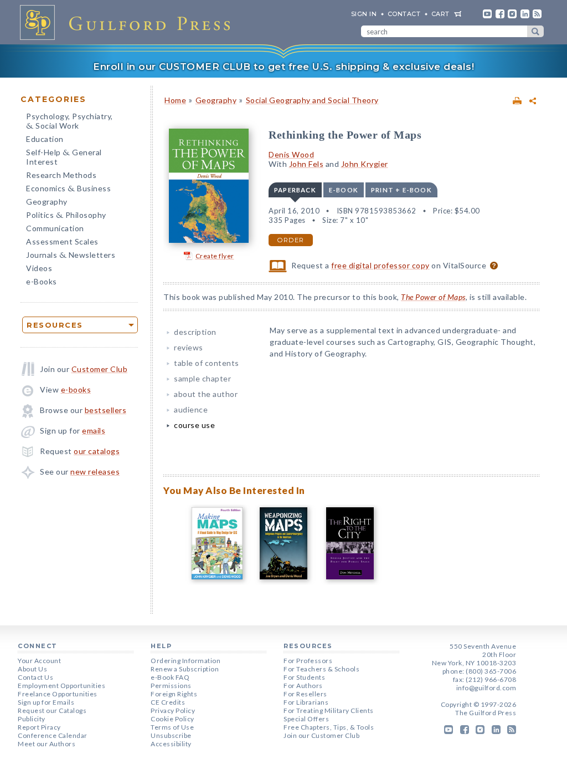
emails (93, 430)
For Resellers (305, 694)
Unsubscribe (171, 735)
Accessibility (171, 744)
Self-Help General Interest (64, 156)
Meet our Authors (46, 744)
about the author (206, 394)
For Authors (303, 685)
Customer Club (99, 369)
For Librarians (306, 702)
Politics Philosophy (66, 216)
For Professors (308, 660)
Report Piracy (39, 727)
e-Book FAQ (170, 677)
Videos (39, 268)
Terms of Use (172, 727)
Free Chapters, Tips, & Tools (329, 727)
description (195, 332)
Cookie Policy (172, 719)
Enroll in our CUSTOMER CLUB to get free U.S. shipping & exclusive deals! (283, 66)
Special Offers (306, 719)
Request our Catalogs (52, 710)
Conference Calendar (52, 735)
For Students (304, 677)
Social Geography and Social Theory (312, 100)
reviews (188, 347)
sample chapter (202, 378)
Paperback (295, 189)
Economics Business (68, 189)
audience (191, 409)
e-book (343, 189)
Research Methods (61, 175)
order (290, 240)
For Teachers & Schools (321, 669)
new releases (95, 471)
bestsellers (106, 410)
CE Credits (168, 702)
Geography (47, 201)
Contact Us (35, 677)
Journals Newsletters (70, 256)
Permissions (171, 685)
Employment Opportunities (61, 685)
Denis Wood (291, 154)
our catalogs (97, 451)
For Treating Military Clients (329, 710)
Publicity (31, 719)
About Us (32, 669)
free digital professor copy (380, 265)
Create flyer (214, 256)
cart (440, 14)
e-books (76, 389)
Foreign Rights (174, 694)
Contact (404, 14)
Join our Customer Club (321, 735)
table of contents (206, 363)
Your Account (39, 660)
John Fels (306, 164)
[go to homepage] (128, 22)
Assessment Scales (62, 241)
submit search (535, 31)
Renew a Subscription (185, 669)
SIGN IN (364, 14)
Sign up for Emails (46, 702)
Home (175, 100)
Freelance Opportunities (57, 694)
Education (45, 139)
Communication (55, 228)
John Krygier (364, 164)
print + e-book (401, 189)
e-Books (41, 281)
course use (194, 425)
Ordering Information (185, 660)
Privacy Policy (173, 710)
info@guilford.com (486, 688)
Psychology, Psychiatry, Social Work (69, 122)
